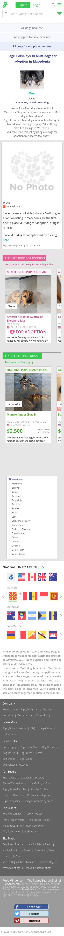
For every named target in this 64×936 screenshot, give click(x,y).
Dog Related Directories (15, 764)
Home (6, 709)
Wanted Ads (9, 825)
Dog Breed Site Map (13, 844)
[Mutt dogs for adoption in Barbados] (53, 615)
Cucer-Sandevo (19, 533)
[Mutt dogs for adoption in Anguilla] (11, 615)
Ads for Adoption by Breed (17, 850)
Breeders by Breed (45, 850)
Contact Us (49, 709)
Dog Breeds (9, 758)
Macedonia (17, 479)
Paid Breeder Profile (39, 819)
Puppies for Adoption (38, 795)
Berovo (15, 487)
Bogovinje (17, 500)
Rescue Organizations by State (19, 862)
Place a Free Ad (34, 814)
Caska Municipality (21, 520)
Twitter (34, 914)
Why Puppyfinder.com (31, 825)
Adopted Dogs (47, 862)
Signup (22, 5)
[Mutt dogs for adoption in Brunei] (42, 635)
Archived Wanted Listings (38, 867)
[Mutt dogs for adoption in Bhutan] (32, 635)
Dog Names (26, 758)
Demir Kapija (18, 553)
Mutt (6, 203)
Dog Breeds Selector (31, 753)
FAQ (33, 728)
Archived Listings (11, 867)
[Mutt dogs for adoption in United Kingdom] (42, 577)
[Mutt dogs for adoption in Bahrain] (22, 635)
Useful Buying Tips (40, 783)
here (6, 240)
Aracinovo (17, 483)
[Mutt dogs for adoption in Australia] (53, 577)
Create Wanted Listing (14, 783)
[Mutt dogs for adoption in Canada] (32, 577)
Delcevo (16, 545)
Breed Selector (30, 889)
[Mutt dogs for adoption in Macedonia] (13, 596)
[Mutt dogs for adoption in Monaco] (44, 596)
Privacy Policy (43, 715)
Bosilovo (16, 504)
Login (36, 5)
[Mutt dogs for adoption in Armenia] (11, 635)
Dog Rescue (9, 753)
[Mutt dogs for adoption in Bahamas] (42, 615)
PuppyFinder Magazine (14, 728)
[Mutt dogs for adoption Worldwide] (11, 577)
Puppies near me (12, 801)
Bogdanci (16, 496)
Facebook (34, 907)
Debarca (16, 541)
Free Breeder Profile (13, 819)
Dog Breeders (49, 747)
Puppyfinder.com (11, 884)
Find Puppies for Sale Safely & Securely (23, 777)
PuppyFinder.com (14, 880)
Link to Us (8, 715)
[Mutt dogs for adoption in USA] (22, 577)
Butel (14, 512)
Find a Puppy (9, 747)
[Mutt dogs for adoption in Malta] (23, 596)
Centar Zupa (18, 525)
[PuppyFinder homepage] (5, 5)
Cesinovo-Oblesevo (21, 529)
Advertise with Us (12, 814)
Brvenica (16, 508)
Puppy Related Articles (14, 789)
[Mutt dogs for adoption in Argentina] (32, 615)
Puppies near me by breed (39, 801)
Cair (14, 516)
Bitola (15, 491)
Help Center (46, 728)
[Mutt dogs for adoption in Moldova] (33, 596)
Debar (15, 537)
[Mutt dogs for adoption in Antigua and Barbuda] (22, 615)
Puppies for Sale (29, 747)
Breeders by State (12, 856)
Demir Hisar (18, 549)
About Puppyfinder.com (25, 709)
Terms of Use (25, 715)
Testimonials (9, 734)
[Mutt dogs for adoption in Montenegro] (54, 596)
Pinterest (33, 921)
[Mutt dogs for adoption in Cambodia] (53, 635)
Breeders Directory (13, 795)
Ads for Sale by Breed (40, 844)
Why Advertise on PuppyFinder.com (21, 831)
